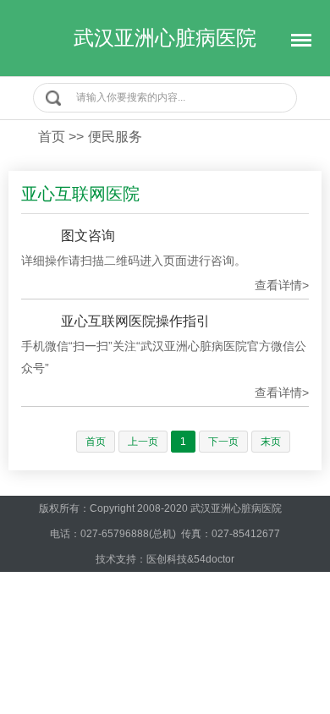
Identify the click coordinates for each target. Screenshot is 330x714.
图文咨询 (88, 235)
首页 (51, 136)
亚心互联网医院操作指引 (135, 321)
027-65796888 (114, 534)
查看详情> (282, 285)
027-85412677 (246, 534)
